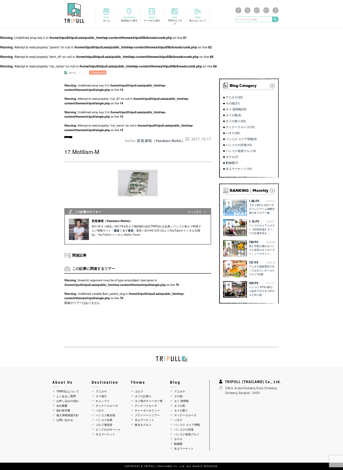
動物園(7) (232, 163)
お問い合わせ (64, 420)
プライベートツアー (147, 415)
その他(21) (233, 103)
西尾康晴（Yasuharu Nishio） (161, 140)
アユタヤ (101, 391)
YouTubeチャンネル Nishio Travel (119, 234)
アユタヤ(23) (234, 97)
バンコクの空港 (184, 429)
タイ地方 (101, 396)
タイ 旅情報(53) (236, 109)
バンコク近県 (104, 420)
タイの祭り (181, 410)
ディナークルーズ (107, 406)
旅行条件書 (63, 410)
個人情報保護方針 (67, 415)
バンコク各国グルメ (186, 434)
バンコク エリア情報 (187, 425)
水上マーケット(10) (239, 168)
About (197, 19)
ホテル (178, 439)
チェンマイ (103, 401)
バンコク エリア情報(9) (241, 139)
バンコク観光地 (105, 415)
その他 (178, 396)
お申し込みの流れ (67, 401)
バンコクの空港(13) (239, 145)
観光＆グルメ (143, 425)
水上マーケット (105, 434)
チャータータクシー (147, 410)
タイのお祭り (143, 396)
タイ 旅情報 (181, 401)
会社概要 (61, 406)
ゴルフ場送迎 (104, 425)
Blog (175, 20)
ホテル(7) (232, 157)
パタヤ (100, 410)
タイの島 (179, 406)
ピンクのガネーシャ (108, 429)
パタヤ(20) (233, 133)
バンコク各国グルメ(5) (241, 151)
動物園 (178, 444)
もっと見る (194, 211)
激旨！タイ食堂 (123, 230)
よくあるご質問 (66, 396)
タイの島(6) (233, 115)
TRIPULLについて (67, 391)
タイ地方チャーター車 (149, 401)
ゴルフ (139, 391)
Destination (129, 19)
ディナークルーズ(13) (240, 127)
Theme (152, 19)
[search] (275, 19)
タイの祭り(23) (236, 121)
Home (106, 19)
